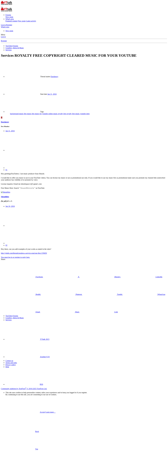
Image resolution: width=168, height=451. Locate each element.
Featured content (11, 21)
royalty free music (73, 114)
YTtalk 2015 (44, 339)
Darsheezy (54, 77)
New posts (9, 17)
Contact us (9, 361)
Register (4, 41)
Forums (8, 15)
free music (28, 114)
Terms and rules (11, 363)
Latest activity (31, 21)
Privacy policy (10, 365)
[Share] (22, 150)
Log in (3, 37)
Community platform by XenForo (24, 389)
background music (17, 114)
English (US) (45, 357)
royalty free (62, 114)
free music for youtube (40, 114)
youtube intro (85, 114)
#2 (6, 245)
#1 (6, 170)
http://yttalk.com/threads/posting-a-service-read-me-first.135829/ (24, 253)
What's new (9, 19)
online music (53, 114)
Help (7, 367)
